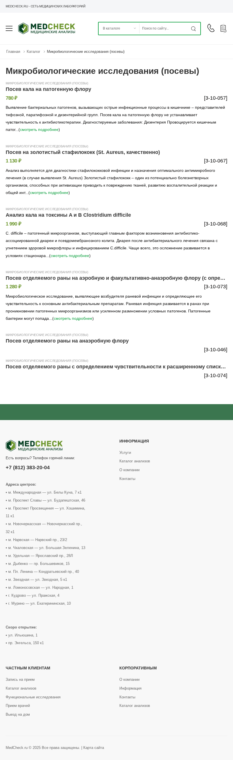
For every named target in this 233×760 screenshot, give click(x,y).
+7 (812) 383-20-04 (28, 467)
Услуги (125, 452)
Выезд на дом (18, 714)
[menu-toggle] (9, 28)
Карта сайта (93, 748)
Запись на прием (20, 679)
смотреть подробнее (39, 129)
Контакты (127, 479)
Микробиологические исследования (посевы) (85, 51)
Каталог (33, 51)
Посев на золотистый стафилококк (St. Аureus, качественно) (83, 152)
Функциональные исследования (33, 697)
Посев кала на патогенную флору (48, 89)
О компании (129, 470)
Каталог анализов (134, 461)
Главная (13, 51)
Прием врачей (18, 705)
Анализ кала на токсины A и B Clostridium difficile (68, 215)
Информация (130, 688)
